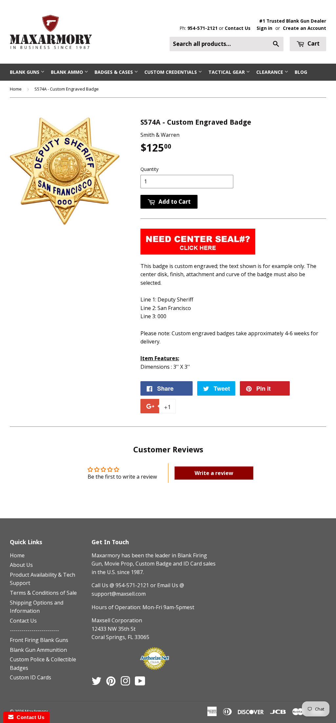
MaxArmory (36, 711)
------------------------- (34, 630)
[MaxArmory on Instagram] (125, 683)
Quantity (149, 169)
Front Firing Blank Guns (39, 640)
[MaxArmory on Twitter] (96, 683)
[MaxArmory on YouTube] (140, 683)
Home (16, 89)
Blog (301, 72)
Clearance (270, 72)
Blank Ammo (67, 72)
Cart (313, 43)
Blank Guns (25, 72)
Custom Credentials (171, 72)
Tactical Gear (227, 72)
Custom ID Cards (30, 677)
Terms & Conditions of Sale (43, 592)
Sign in (264, 28)
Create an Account (304, 28)
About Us (21, 564)
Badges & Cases (114, 72)
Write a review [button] (214, 473)
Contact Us (237, 28)
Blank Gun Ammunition (38, 649)
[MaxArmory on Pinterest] (111, 683)
